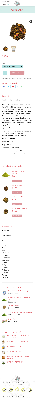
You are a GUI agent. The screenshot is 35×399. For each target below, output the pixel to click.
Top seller (5, 277)
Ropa (3, 250)
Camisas (6, 253)
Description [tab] (6, 96)
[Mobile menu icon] (32, 3)
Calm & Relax (6, 235)
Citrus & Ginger (19, 197)
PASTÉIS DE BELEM (13, 346)
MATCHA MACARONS (14, 362)
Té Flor (4, 265)
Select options (17, 180)
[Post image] (3, 336)
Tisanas (4, 275)
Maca (4, 238)
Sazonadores (6, 258)
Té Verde (5, 273)
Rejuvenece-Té (18, 185)
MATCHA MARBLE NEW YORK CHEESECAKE (17, 337)
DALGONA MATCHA (13, 351)
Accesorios (5, 230)
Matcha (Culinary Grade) (20, 172)
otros (3, 243)
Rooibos (4, 248)
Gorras (5, 255)
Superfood (5, 260)
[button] (30, 21)
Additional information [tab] (11, 100)
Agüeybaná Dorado (20, 208)
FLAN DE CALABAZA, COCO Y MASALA (17, 358)
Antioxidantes (12, 78)
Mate (3, 240)
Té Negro (5, 268)
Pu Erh (4, 245)
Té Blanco (19, 78)
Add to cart (17, 73)
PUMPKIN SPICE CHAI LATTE (17, 341)
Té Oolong (5, 270)
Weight (4, 63)
